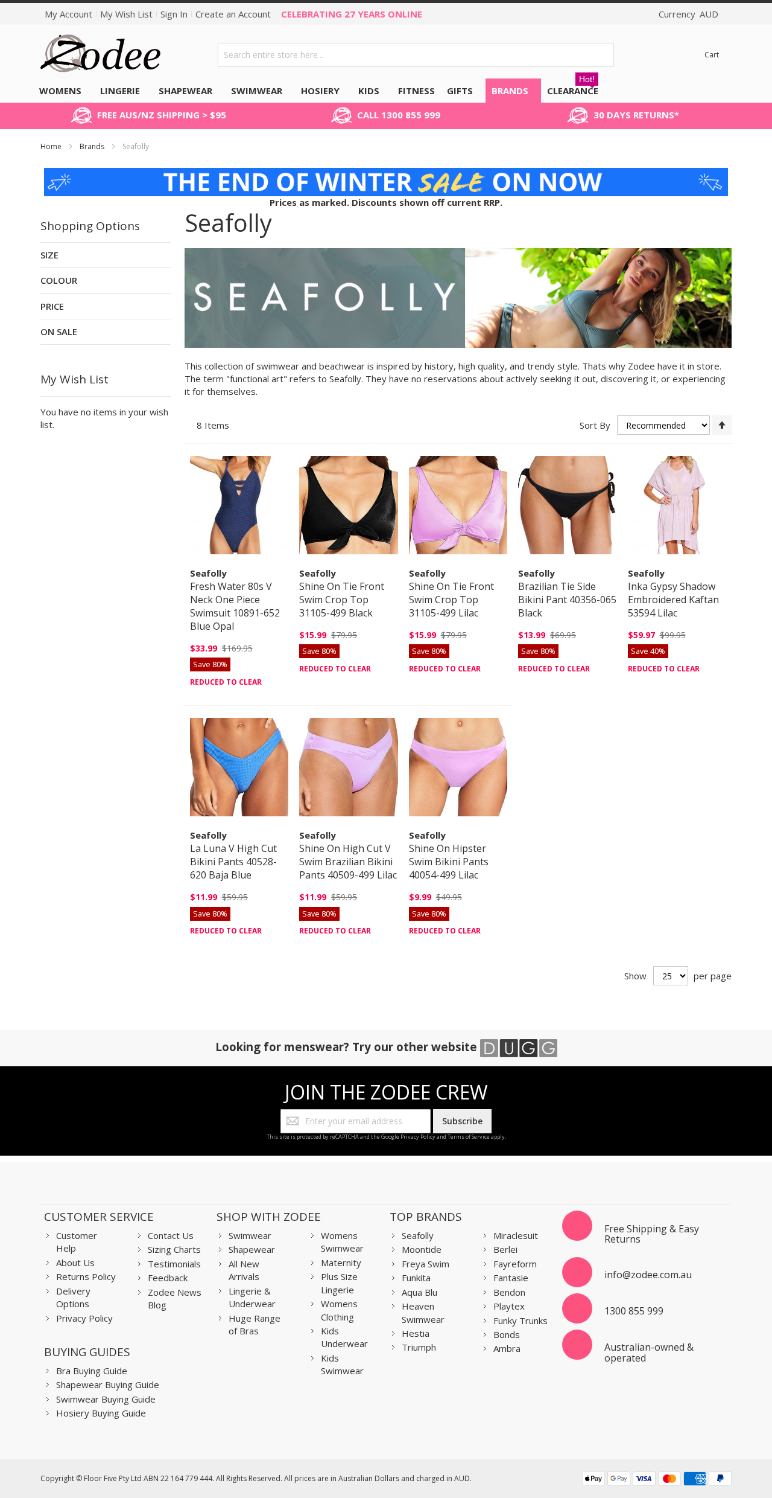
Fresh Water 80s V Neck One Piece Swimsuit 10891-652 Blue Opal (235, 606)
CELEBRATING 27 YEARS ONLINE (351, 14)
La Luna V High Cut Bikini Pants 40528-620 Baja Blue (233, 862)
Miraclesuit (515, 1235)
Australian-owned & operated (649, 1352)
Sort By (595, 425)
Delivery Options (73, 1297)
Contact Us (171, 1235)
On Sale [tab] (58, 331)
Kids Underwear (344, 1337)
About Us (75, 1262)
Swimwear (250, 1235)
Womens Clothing (339, 1310)
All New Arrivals (244, 1270)
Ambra (506, 1348)
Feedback (168, 1278)
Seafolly (418, 1235)
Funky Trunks (520, 1320)
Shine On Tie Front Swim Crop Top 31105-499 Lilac (451, 599)
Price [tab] (52, 306)
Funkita (416, 1278)
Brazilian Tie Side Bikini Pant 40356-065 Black (567, 599)
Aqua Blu (419, 1292)
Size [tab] (49, 255)
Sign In (174, 14)
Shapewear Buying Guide (107, 1384)
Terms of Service (469, 1137)
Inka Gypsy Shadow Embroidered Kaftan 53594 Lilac (673, 599)
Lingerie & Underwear (252, 1297)
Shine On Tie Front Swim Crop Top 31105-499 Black (341, 599)
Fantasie (510, 1278)
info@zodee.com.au (648, 1274)
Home (51, 146)
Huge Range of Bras (254, 1324)
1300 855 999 (633, 1310)
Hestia (415, 1333)
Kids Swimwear (342, 1364)
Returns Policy (86, 1276)
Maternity (341, 1262)
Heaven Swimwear (423, 1312)
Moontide (421, 1249)
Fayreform (515, 1264)
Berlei (505, 1249)
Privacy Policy (417, 1137)
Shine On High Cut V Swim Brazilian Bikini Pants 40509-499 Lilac (348, 862)
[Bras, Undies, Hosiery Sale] (386, 174)
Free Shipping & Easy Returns (651, 1234)
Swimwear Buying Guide (106, 1399)
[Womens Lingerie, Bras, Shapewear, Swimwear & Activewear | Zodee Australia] (100, 54)
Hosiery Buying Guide (101, 1413)
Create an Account (233, 14)
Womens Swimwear (342, 1241)
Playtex (509, 1306)
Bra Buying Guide (91, 1371)
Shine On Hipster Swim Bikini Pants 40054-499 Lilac (449, 862)
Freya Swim (425, 1264)
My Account (68, 14)
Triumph (419, 1347)
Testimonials (174, 1264)
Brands (93, 146)
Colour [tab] (58, 280)
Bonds (506, 1334)
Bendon (509, 1292)
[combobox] (416, 55)
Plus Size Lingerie (339, 1282)
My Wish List (126, 14)
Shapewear (252, 1249)
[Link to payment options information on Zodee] (657, 1480)
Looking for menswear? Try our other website (347, 1046)
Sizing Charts (174, 1249)
